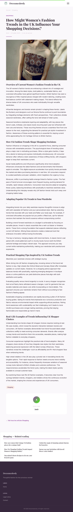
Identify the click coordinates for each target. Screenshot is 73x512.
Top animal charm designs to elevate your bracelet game (18, 456)
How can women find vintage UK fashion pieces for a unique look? (17, 444)
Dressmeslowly (17, 3)
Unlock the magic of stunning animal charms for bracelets (54, 444)
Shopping (15, 10)
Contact (5, 500)
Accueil (8, 10)
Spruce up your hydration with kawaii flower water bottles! (51, 450)
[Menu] (68, 3)
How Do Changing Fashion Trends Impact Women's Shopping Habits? (18, 450)
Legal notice (7, 497)
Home (5, 487)
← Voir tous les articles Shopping (17, 420)
